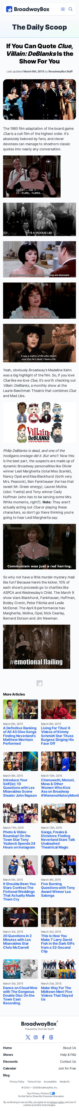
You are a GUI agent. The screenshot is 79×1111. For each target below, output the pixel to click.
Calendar (9, 1068)
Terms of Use (34, 1081)
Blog (6, 1075)
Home (7, 1048)
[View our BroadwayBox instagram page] (35, 1037)
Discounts (10, 1061)
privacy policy (57, 1102)
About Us (69, 1048)
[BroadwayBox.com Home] (27, 9)
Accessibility (50, 1081)
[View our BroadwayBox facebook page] (43, 1037)
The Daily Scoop (39, 27)
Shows (8, 1055)
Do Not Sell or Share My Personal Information (41, 1096)
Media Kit (64, 1081)
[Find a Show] (70, 9)
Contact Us (68, 1061)
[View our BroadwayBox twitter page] (28, 1037)
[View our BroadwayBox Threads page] (51, 1037)
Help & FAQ (68, 1055)
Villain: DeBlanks (16, 385)
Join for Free (67, 1068)
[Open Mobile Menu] (63, 9)
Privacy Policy (17, 1081)
